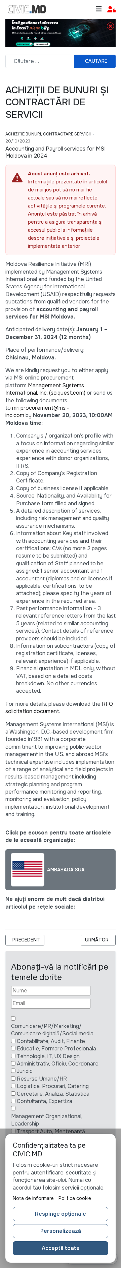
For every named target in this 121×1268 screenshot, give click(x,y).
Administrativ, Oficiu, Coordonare (57, 1063)
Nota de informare (33, 1198)
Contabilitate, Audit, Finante (51, 1041)
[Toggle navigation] (99, 9)
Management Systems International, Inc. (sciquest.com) (45, 389)
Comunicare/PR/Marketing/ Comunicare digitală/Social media (52, 1030)
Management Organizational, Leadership (46, 1120)
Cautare (96, 61)
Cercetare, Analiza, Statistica (53, 1093)
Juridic (25, 1071)
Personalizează (60, 1230)
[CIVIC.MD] (26, 9)
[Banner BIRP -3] (60, 32)
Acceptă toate (61, 1248)
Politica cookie (74, 1198)
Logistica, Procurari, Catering (53, 1086)
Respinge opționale (60, 1213)
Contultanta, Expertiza (44, 1101)
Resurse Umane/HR (42, 1078)
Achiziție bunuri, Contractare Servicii (48, 134)
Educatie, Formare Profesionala (56, 1048)
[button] (111, 9)
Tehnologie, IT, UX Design (48, 1056)
